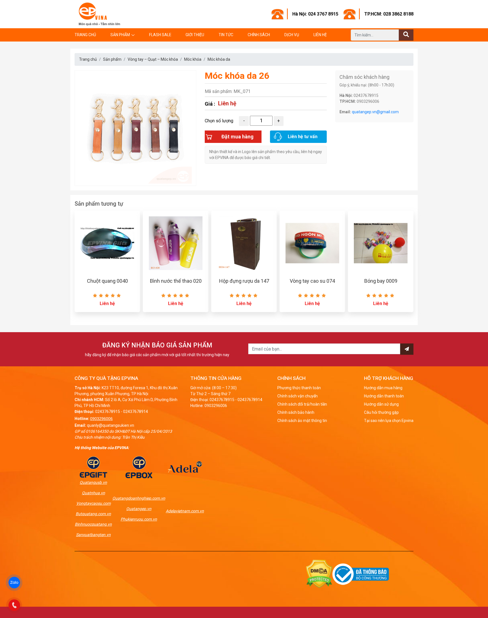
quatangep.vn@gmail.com (375, 112)
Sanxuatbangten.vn (93, 534)
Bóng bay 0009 (380, 281)
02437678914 (135, 411)
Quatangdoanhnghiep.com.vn (138, 498)
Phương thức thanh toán (299, 388)
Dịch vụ (291, 34)
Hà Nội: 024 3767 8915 (315, 14)
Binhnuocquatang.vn (93, 524)
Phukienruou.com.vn (139, 519)
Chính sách (259, 34)
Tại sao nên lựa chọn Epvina (388, 420)
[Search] (406, 35)
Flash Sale (160, 34)
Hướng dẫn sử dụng (381, 404)
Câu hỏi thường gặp (381, 412)
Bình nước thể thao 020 (176, 281)
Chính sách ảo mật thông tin (302, 420)
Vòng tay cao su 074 (312, 281)
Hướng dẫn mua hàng (383, 388)
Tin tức (226, 34)
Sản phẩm (120, 34)
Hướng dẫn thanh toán (384, 396)
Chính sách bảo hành (295, 412)
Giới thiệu (195, 34)
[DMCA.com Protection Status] (319, 573)
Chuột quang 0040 (107, 281)
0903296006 (101, 418)
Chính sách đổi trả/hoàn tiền (302, 404)
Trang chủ (85, 34)
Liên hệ (320, 34)
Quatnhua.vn (93, 493)
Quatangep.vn (138, 508)
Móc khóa (192, 59)
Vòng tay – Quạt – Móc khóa (153, 59)
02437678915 (107, 411)
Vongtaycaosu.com (93, 503)
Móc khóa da (219, 59)
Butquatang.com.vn (93, 514)
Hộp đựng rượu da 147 (244, 281)
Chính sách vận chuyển (297, 396)
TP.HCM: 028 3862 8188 (388, 14)
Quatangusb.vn (93, 482)
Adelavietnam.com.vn (185, 511)
